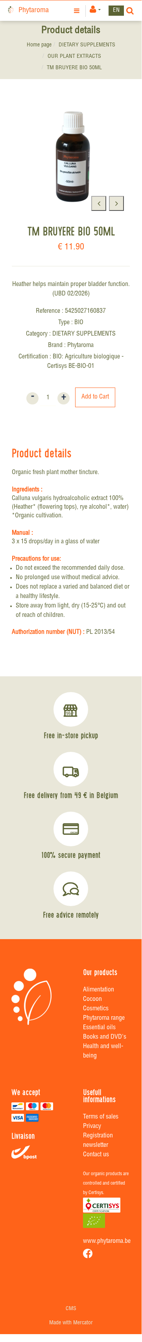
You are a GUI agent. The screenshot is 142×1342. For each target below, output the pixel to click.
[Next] (116, 203)
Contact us (96, 1155)
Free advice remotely (71, 914)
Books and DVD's (104, 1037)
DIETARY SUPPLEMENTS (87, 45)
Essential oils (99, 1028)
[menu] (77, 10)
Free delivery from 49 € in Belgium (71, 795)
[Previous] (98, 203)
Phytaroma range (104, 1018)
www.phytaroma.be (107, 1242)
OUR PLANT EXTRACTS (74, 56)
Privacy (92, 1127)
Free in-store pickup (71, 735)
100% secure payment (70, 855)
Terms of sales (100, 1117)
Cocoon (92, 1000)
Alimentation (98, 990)
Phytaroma (33, 10)
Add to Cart (95, 397)
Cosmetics (96, 1009)
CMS (71, 1309)
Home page (39, 45)
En (116, 10)
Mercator (83, 1323)
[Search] (130, 10)
